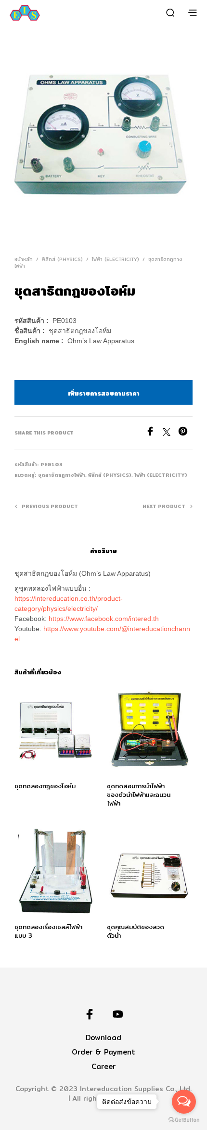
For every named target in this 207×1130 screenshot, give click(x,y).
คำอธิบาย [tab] (103, 551)
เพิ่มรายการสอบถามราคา (104, 393)
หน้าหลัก (23, 259)
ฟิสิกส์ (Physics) (62, 259)
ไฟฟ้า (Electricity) (115, 259)
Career (103, 1066)
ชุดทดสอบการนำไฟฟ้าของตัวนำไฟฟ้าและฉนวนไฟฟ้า (138, 794)
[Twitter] (170, 433)
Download (103, 1037)
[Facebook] (154, 433)
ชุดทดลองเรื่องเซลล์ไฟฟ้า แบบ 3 (48, 931)
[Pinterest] (185, 433)
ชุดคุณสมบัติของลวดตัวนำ (135, 931)
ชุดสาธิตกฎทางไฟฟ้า (61, 475)
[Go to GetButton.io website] (183, 1120)
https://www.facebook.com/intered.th (104, 618)
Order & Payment (103, 1051)
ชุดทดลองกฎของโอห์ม (45, 786)
